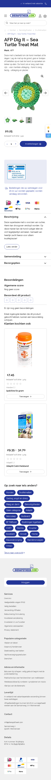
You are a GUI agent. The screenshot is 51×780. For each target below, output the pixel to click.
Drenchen (8, 659)
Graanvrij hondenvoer (13, 647)
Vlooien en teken (11, 643)
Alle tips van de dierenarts (14, 686)
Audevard (25, 516)
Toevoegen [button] (24, 396)
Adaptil (9, 463)
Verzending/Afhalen (12, 610)
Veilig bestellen (10, 606)
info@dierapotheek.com (13, 722)
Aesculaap (11, 516)
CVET (8, 528)
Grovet (23, 534)
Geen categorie (13, 510)
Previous (6, 93)
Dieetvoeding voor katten (14, 651)
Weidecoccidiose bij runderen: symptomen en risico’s (25, 682)
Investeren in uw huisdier (14, 622)
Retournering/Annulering (14, 614)
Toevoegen (24, 472)
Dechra (20, 528)
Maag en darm (12, 504)
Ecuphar (33, 528)
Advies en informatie (14, 667)
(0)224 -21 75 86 (25, 718)
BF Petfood (11, 522)
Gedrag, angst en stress (17, 498)
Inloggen (25, 582)
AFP (12, 50)
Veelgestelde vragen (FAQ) (14, 602)
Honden (13, 30)
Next (45, 93)
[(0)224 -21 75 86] (45, 4)
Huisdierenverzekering (13, 618)
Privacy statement (11, 630)
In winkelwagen (31, 144)
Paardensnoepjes (35, 540)
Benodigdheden (25, 30)
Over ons (7, 598)
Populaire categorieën (15, 638)
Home (5, 30)
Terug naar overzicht (13, 553)
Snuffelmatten (40, 30)
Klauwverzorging (14, 540)
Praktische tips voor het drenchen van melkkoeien (24, 678)
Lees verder (11, 247)
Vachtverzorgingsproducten (15, 655)
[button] (42, 76)
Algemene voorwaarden (13, 626)
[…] (14, 387)
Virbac (9, 546)
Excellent (10, 534)
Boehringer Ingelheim (32, 522)
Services (8, 594)
